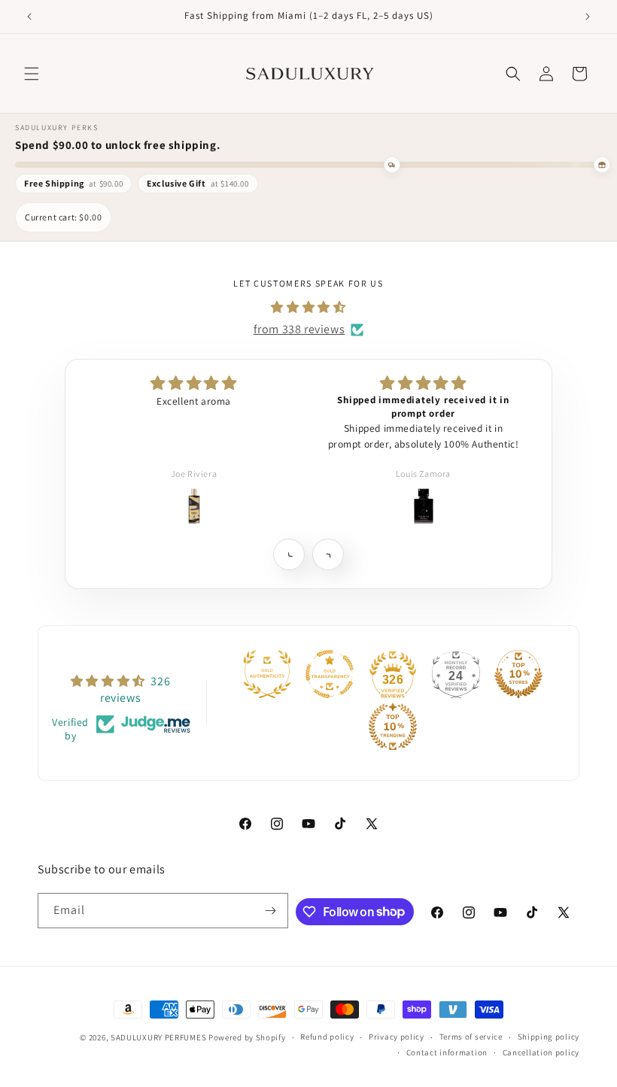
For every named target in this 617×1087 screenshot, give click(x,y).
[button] (31, 73)
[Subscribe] (270, 910)
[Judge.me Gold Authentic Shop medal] (267, 674)
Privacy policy (396, 1036)
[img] (308, 307)
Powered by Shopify (247, 1037)
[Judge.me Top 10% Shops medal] (518, 674)
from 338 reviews (299, 329)
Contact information (447, 1052)
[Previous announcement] (29, 16)
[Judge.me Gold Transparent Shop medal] (329, 674)
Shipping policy (549, 1036)
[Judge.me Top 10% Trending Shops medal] (393, 727)
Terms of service (471, 1036)
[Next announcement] (587, 16)
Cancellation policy (541, 1052)
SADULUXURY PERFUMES (158, 1037)
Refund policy (327, 1036)
